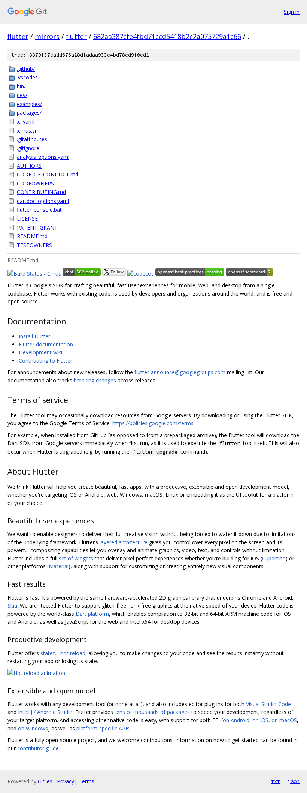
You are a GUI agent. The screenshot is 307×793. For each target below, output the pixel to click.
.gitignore (28, 148)
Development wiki (40, 352)
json (294, 781)
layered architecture (124, 542)
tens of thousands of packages (152, 711)
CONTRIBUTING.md (41, 192)
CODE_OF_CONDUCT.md (47, 174)
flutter (17, 36)
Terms (86, 781)
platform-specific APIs (103, 728)
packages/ (29, 112)
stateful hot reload (62, 653)
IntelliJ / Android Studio (45, 711)
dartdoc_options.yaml (43, 201)
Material (59, 566)
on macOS (284, 720)
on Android (236, 720)
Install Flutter (34, 336)
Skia (12, 605)
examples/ (29, 104)
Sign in (292, 11)
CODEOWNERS (35, 183)
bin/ (21, 86)
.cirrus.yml (29, 130)
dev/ (22, 95)
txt (275, 781)
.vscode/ (27, 77)
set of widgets (76, 558)
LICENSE (27, 218)
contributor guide (38, 748)
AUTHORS (29, 165)
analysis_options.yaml (43, 156)
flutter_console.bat (39, 209)
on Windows (33, 728)
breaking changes (95, 380)
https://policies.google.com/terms (153, 423)
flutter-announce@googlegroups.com (179, 372)
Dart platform (92, 613)
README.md (32, 236)
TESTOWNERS (34, 245)
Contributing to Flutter (45, 360)
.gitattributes (32, 139)
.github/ (26, 68)
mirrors (47, 36)
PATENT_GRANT (37, 227)
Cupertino (274, 558)
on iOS (260, 720)
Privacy (65, 781)
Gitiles (45, 781)
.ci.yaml (25, 121)
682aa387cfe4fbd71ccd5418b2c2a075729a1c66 (167, 36)
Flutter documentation (46, 344)
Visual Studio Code (268, 704)
